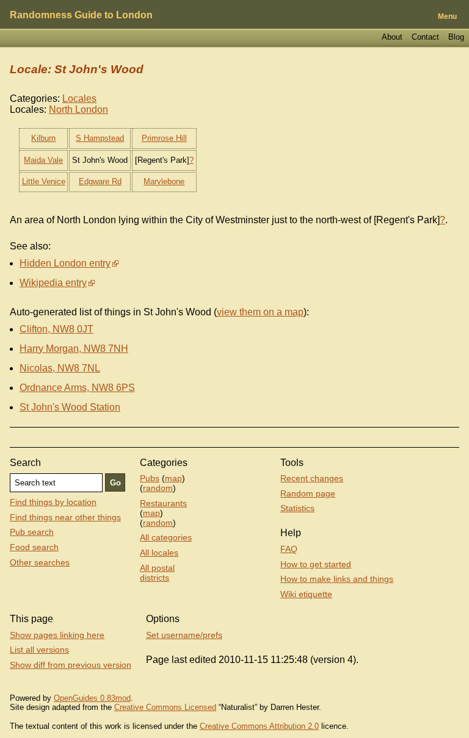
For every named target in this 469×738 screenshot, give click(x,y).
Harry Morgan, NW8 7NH (74, 348)
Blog (456, 36)
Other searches (40, 562)
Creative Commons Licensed (165, 707)
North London (78, 109)
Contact (425, 36)
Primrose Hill (164, 138)
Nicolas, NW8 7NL (60, 368)
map (173, 478)
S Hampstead (100, 138)
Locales (79, 98)
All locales (159, 552)
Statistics (297, 508)
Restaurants (163, 503)
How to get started (315, 564)
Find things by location (53, 502)
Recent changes (311, 478)
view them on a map (260, 312)
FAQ (288, 549)
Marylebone (164, 181)
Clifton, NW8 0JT (56, 329)
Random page (307, 493)
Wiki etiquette (306, 594)
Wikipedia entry (53, 283)
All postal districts (157, 572)
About (392, 36)
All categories (166, 537)
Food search (34, 547)
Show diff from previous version (70, 665)
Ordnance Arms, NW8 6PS (77, 387)
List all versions (39, 649)
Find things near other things (65, 517)
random (158, 488)
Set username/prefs (184, 635)
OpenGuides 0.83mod (92, 698)
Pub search (32, 532)
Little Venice (43, 181)
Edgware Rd (100, 181)
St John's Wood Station (70, 407)
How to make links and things (336, 579)
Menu (447, 16)
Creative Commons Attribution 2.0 (259, 726)
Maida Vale (43, 160)
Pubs (149, 478)
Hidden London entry (65, 263)
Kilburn (43, 138)
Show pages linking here (57, 635)
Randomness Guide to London (81, 15)
